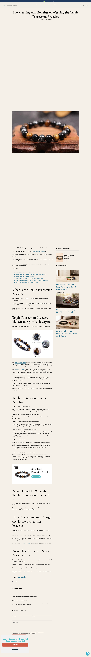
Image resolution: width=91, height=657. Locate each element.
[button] (32, 5)
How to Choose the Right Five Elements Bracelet (66, 311)
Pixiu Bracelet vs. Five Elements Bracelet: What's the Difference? (66, 333)
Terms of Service (41, 631)
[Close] (27, 636)
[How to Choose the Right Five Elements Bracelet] (67, 300)
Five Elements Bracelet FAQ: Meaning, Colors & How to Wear (66, 286)
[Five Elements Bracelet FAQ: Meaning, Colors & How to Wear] (67, 276)
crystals (22, 576)
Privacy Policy (33, 631)
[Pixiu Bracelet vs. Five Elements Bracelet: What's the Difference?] (67, 322)
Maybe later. (15, 649)
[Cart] (86, 5)
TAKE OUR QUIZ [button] (15, 644)
